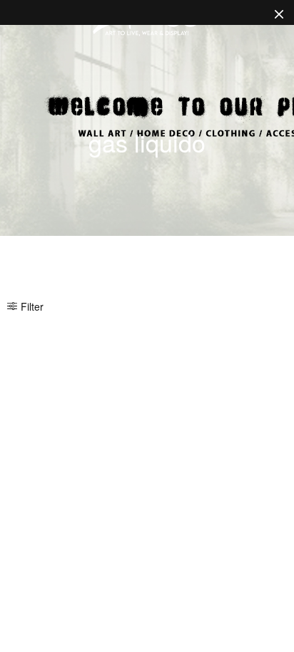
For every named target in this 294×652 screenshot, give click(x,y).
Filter (32, 306)
